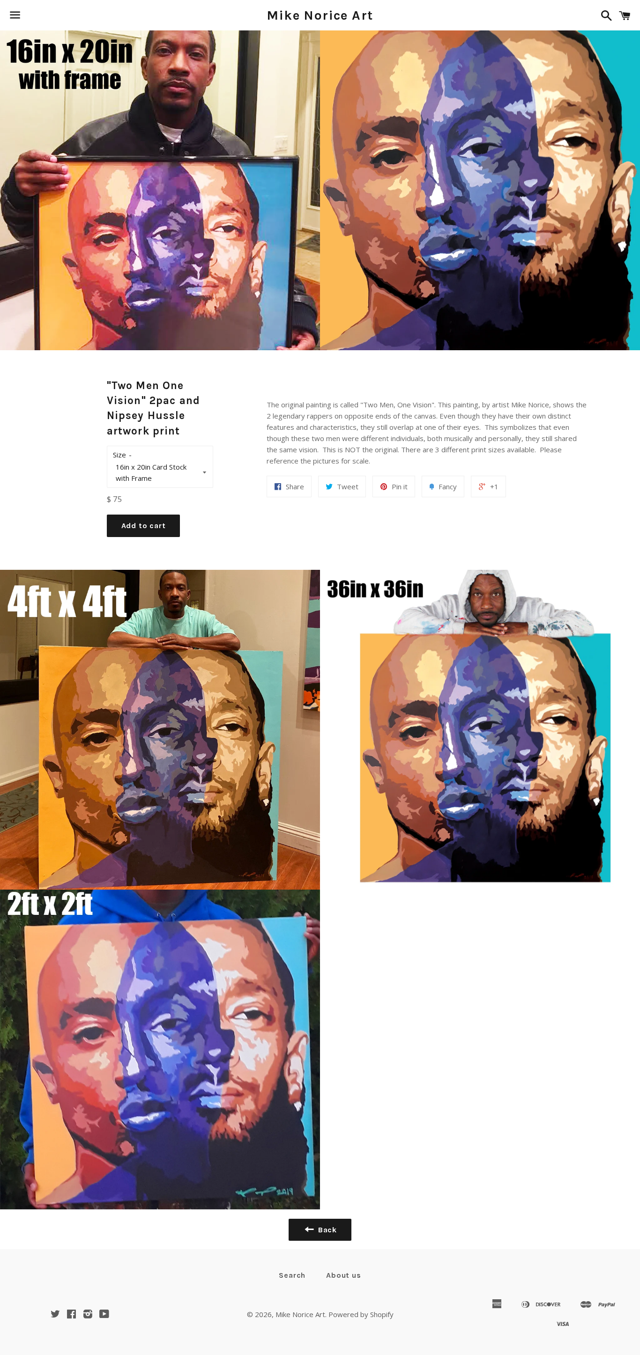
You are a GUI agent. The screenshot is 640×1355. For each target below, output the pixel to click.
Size (119, 454)
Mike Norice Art (320, 15)
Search (292, 1275)
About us (343, 1275)
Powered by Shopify (361, 1314)
